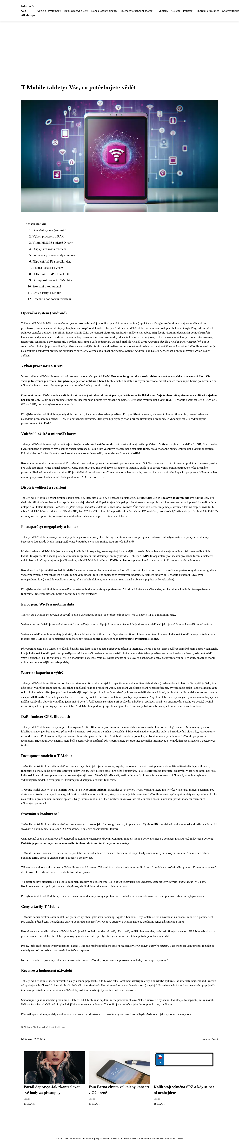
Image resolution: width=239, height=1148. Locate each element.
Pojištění (188, 10)
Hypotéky (162, 10)
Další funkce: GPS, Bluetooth (51, 274)
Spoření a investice (208, 10)
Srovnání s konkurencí (47, 286)
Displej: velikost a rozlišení (49, 249)
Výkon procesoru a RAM (48, 236)
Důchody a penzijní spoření (137, 10)
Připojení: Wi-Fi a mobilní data (52, 261)
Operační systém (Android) (49, 230)
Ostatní (175, 10)
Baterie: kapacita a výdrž (48, 267)
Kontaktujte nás (57, 1027)
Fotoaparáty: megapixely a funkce (54, 255)
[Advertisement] (119, 46)
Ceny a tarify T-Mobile (47, 292)
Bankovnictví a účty (76, 10)
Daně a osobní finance (104, 10)
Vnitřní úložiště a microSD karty (53, 242)
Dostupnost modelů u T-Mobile (52, 280)
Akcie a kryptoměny (49, 10)
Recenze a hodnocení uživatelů (52, 299)
